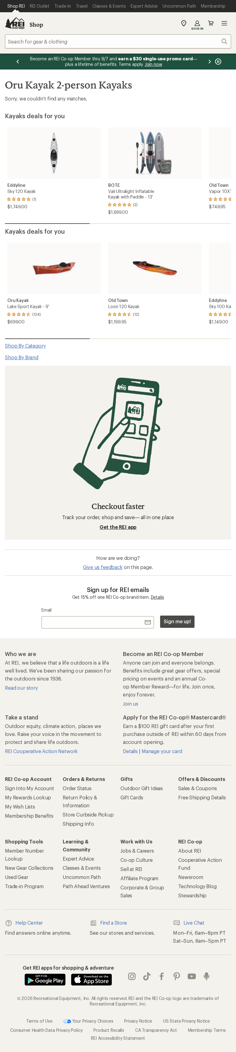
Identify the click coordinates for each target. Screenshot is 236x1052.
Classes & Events (81, 868)
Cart (211, 23)
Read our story (21, 688)
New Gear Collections (29, 868)
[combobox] (118, 41)
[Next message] (209, 61)
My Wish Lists (20, 806)
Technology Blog (197, 886)
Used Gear (16, 877)
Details (157, 597)
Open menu (224, 23)
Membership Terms (207, 1030)
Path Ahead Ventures (86, 886)
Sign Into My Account (29, 788)
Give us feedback (102, 567)
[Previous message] (18, 61)
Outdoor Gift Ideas (141, 788)
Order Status (77, 788)
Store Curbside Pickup (88, 814)
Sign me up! (177, 621)
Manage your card (162, 751)
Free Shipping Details (202, 797)
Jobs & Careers (137, 851)
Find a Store (113, 923)
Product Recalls (108, 1030)
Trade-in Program (24, 886)
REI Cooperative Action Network (41, 751)
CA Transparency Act (156, 1030)
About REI (189, 851)
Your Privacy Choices (92, 1021)
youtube (192, 977)
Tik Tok (147, 977)
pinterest (177, 977)
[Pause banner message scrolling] (217, 61)
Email (46, 610)
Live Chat (193, 923)
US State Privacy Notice (186, 1021)
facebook (162, 977)
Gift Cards (131, 797)
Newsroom (190, 877)
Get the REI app (118, 527)
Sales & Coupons (197, 788)
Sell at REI (131, 869)
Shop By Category (25, 346)
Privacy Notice (138, 1021)
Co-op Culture (136, 860)
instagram (132, 977)
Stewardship (192, 895)
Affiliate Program (139, 878)
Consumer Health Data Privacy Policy (46, 1030)
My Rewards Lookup (28, 797)
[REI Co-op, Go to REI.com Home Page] (15, 23)
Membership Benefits (29, 816)
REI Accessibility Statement (118, 1038)
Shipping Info (78, 824)
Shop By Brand (21, 357)
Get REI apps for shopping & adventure (68, 968)
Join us (130, 704)
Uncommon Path (82, 877)
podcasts (207, 977)
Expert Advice (78, 859)
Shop (36, 24)
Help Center (29, 923)
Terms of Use (39, 1021)
